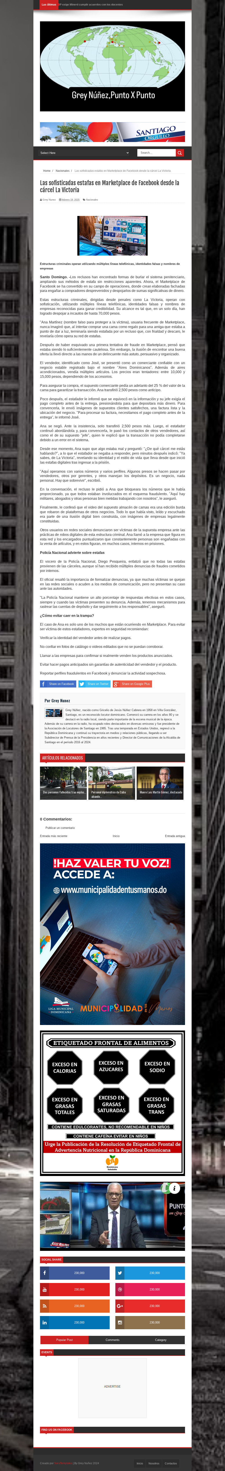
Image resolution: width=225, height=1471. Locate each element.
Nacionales (92, 199)
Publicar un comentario (60, 828)
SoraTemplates (63, 1463)
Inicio (116, 836)
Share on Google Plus (136, 684)
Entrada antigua (175, 836)
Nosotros (154, 1463)
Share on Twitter (98, 684)
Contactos (171, 1463)
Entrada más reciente (53, 836)
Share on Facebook (61, 684)
